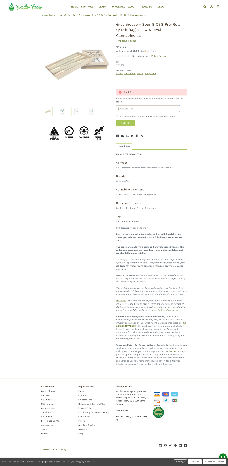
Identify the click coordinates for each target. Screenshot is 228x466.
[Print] (127, 136)
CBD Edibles (47, 399)
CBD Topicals (47, 404)
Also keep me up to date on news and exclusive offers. (147, 116)
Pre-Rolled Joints (50, 421)
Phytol (140, 73)
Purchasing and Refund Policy (93, 412)
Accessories (47, 425)
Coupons (82, 395)
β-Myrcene (150, 73)
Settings (180, 461)
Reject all (195, 461)
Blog (161, 7)
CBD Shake (46, 416)
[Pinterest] (142, 136)
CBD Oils (45, 395)
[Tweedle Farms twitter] (170, 445)
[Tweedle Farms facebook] (185, 445)
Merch (44, 433)
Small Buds (47, 412)
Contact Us (84, 416)
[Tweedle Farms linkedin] (180, 445)
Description (124, 146)
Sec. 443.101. (175, 351)
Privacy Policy (85, 408)
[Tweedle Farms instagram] (160, 445)
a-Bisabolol (130, 73)
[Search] (204, 6)
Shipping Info (85, 399)
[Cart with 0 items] (218, 6)
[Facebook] (117, 136)
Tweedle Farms (126, 40)
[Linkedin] (137, 136)
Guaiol (119, 73)
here (149, 228)
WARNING (121, 300)
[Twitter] (132, 136)
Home (74, 7)
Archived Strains (86, 425)
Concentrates (48, 408)
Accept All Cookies (214, 461)
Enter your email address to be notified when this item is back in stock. (149, 100)
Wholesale (118, 7)
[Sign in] (211, 6)
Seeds (44, 429)
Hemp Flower (48, 391)
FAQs (81, 391)
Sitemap (82, 429)
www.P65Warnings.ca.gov (165, 310)
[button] (151, 51)
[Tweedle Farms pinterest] (175, 445)
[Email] (122, 136)
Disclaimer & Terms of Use (91, 404)
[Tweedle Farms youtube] (165, 445)
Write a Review (158, 56)
